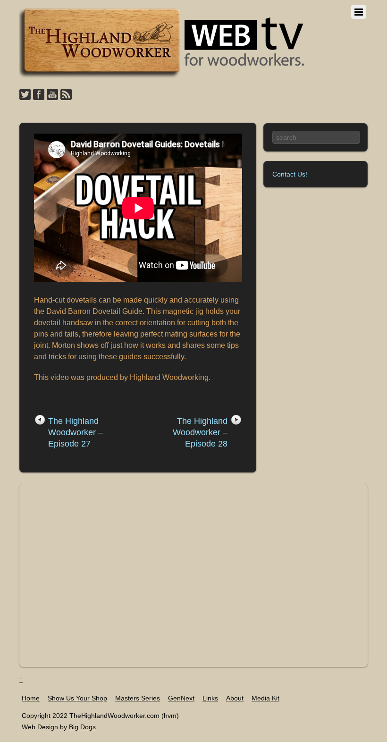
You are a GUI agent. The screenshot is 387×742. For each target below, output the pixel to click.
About (235, 698)
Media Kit (265, 698)
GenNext (181, 698)
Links (210, 698)
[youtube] (52, 95)
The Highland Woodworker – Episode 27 (75, 432)
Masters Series (137, 698)
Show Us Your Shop (77, 698)
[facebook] (38, 95)
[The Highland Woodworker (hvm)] (163, 75)
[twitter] (25, 95)
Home (31, 698)
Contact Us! (289, 174)
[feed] (66, 95)
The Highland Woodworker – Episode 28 (200, 432)
